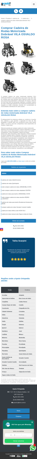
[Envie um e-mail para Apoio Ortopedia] (21, 11)
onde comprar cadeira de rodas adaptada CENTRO (16, 190)
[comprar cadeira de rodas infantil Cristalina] (27, 50)
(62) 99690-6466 (19, 228)
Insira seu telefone (18, 431)
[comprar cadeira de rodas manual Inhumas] (9, 50)
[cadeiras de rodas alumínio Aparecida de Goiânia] (27, 68)
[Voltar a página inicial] (6, 4)
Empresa (18, 416)
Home (18, 411)
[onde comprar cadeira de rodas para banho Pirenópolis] (9, 68)
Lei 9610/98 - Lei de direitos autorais (19, 382)
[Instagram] (18, 445)
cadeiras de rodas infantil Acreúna (11, 180)
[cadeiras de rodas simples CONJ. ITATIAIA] (9, 85)
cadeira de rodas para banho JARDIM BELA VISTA (16, 194)
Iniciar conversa (18, 441)
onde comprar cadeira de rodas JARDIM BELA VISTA (16, 187)
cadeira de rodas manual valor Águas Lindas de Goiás (17, 214)
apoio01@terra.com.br (19, 402)
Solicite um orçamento (18, 167)
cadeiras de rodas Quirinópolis (10, 183)
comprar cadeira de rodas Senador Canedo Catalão (16, 207)
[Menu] (34, 4)
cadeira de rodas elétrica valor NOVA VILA (13, 210)
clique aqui (21, 161)
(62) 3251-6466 (11, 161)
